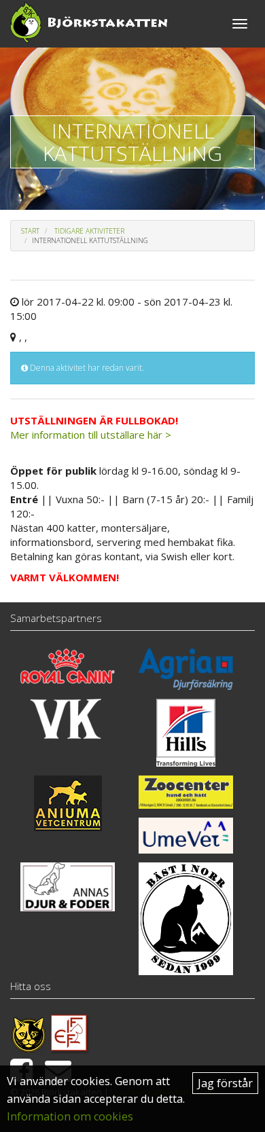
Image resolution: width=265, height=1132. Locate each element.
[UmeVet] (186, 836)
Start (30, 231)
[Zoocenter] (186, 791)
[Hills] (186, 733)
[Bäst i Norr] (186, 918)
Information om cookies (70, 1116)
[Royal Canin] (67, 666)
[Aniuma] (67, 803)
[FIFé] (69, 1033)
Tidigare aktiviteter (89, 231)
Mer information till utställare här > (90, 434)
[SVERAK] (28, 1033)
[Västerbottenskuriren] (67, 719)
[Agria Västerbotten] (186, 669)
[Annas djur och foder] (67, 886)
